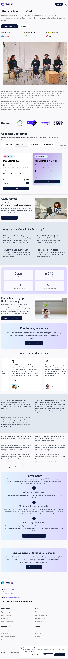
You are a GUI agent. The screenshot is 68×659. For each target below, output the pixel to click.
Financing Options (41, 618)
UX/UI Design (5, 618)
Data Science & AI (11, 161)
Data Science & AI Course (45, 161)
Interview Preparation (8, 636)
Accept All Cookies (59, 654)
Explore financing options (11, 318)
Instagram (38, 633)
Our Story (38, 612)
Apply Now (59, 4)
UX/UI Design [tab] (34, 144)
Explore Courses (8, 26)
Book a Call (24, 26)
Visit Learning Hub (33, 343)
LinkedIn (38, 630)
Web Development (7, 622)
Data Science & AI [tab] (21, 144)
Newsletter (4, 640)
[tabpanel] (34, 162)
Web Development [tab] (48, 144)
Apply (16, 188)
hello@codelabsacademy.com (11, 597)
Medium (37, 636)
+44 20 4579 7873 (8, 589)
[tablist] (28, 144)
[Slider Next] (65, 146)
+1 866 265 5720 (8, 593)
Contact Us (38, 622)
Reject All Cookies (48, 654)
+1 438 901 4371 (7, 591)
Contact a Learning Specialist (35, 535)
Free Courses (5, 630)
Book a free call (33, 566)
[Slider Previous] (61, 146)
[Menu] (65, 4)
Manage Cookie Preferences (34, 654)
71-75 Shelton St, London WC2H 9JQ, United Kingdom (18, 601)
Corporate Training (41, 615)
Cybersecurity (5, 612)
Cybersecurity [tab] (8, 144)
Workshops (4, 633)
